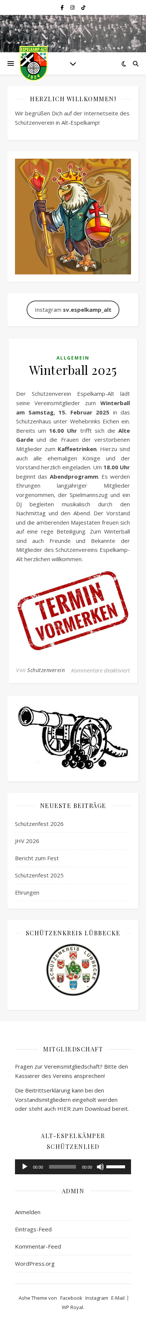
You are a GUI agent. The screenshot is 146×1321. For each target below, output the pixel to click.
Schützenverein (46, 670)
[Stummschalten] (100, 1167)
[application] (73, 1166)
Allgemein (73, 358)
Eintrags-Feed (33, 1229)
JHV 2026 (27, 841)
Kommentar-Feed (38, 1246)
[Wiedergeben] (24, 1167)
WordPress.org (35, 1263)
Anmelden (27, 1212)
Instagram (73, 309)
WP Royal (72, 1307)
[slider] (116, 1166)
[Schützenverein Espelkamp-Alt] (34, 64)
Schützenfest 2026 (39, 823)
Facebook (71, 1297)
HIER (64, 1108)
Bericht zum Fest (37, 858)
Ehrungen (27, 892)
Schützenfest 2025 (39, 875)
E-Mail (118, 1297)
